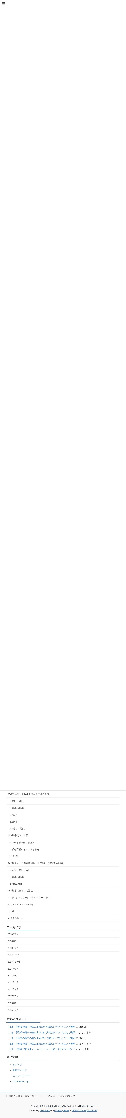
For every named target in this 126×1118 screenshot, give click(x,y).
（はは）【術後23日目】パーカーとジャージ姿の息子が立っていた (41, 1049)
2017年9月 (13, 968)
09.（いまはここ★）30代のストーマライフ (30, 897)
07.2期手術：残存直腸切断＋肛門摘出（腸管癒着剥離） (36, 863)
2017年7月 (13, 982)
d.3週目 (14, 821)
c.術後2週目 (16, 883)
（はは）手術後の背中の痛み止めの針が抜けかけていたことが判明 (40, 1027)
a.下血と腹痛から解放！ (22, 842)
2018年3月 (13, 941)
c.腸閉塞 (14, 856)
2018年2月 (13, 948)
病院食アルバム (68, 1096)
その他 (11, 911)
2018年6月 (13, 934)
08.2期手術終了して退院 (20, 890)
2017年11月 (14, 955)
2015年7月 (13, 1010)
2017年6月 (13, 989)
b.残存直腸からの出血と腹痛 (24, 849)
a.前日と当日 (16, 801)
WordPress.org (21, 1081)
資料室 (51, 1096)
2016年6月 (13, 1003)
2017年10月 (14, 962)
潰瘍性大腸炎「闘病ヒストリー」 (26, 1096)
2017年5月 (13, 996)
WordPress (45, 1110)
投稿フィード (20, 1070)
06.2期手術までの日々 (19, 835)
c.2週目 (14, 815)
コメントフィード (22, 1075)
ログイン (17, 1064)
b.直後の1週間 (17, 808)
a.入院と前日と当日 (20, 870)
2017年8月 (13, 975)
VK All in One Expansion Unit (84, 1110)
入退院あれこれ (16, 918)
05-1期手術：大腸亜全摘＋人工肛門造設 (28, 794)
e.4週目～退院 (17, 828)
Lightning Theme (61, 1110)
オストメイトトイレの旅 (20, 904)
